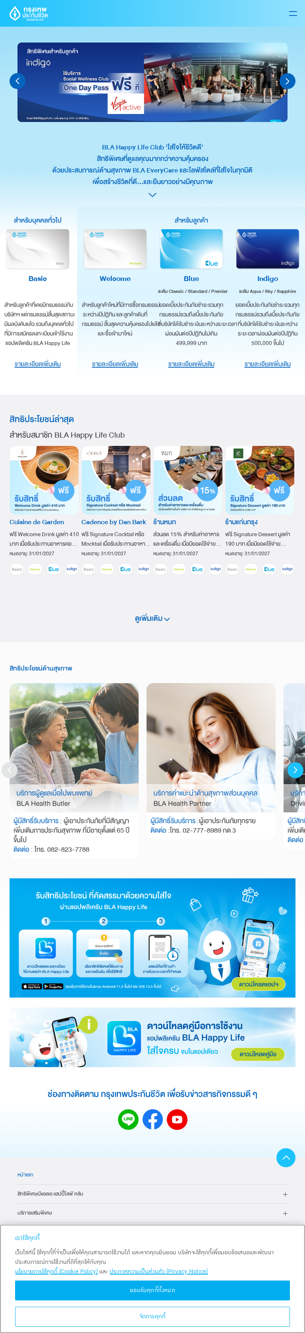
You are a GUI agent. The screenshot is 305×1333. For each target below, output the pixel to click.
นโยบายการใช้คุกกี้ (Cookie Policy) (56, 1271)
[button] (17, 81)
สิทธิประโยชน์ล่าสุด (42, 419)
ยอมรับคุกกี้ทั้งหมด (152, 1290)
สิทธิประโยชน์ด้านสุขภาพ (41, 668)
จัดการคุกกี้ (152, 1316)
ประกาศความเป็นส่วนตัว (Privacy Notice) (159, 1271)
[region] (152, 1278)
